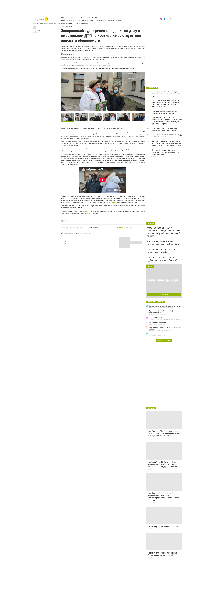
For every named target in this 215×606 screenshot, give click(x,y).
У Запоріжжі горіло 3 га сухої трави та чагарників (161, 251)
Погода (79, 20)
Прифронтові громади (162, 280)
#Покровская (78, 221)
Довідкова (92, 20)
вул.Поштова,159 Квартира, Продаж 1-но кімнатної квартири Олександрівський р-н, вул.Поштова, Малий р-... (163, 496)
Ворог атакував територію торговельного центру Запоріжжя (163, 242)
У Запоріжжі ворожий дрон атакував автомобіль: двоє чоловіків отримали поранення (166, 94)
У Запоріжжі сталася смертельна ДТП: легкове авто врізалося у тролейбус (166, 129)
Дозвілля (86, 17)
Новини (64, 17)
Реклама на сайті (71, 20)
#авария (71, 221)
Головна (34, 23)
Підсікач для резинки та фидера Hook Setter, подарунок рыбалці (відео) (164, 554)
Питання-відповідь (101, 20)
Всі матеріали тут (164, 294)
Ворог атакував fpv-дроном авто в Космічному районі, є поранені (164, 112)
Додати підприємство (164, 340)
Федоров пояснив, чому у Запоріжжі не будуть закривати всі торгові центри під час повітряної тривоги (164, 232)
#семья (85, 221)
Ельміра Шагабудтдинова (39, 31)
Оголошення (119, 20)
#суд (66, 221)
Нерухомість (111, 20)
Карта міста (85, 20)
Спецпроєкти (61, 20)
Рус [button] (171, 19)
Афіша (97, 17)
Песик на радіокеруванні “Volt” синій (164, 526)
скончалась (112, 202)
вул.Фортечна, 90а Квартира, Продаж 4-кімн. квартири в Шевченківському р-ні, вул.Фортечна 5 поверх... (164, 433)
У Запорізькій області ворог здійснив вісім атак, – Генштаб (162, 259)
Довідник (74, 17)
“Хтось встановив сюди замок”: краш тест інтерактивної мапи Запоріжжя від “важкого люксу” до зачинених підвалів (166, 143)
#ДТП (62, 221)
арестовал (86, 211)
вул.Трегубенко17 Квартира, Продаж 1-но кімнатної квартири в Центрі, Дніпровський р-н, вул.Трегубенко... (163, 464)
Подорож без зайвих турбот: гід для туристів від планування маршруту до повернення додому (166, 152)
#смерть (90, 221)
